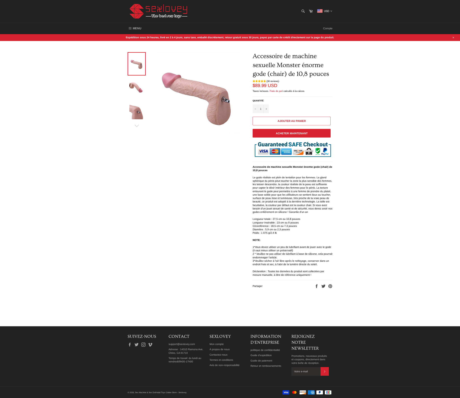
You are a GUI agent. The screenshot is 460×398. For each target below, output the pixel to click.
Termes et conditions (221, 359)
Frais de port (276, 91)
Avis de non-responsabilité (225, 365)
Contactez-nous (218, 354)
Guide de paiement (261, 360)
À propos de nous (220, 349)
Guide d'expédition (261, 355)
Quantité (258, 100)
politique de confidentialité (265, 350)
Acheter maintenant (292, 133)
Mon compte (217, 344)
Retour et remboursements (265, 365)
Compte (327, 28)
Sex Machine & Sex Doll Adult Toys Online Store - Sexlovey (160, 392)
